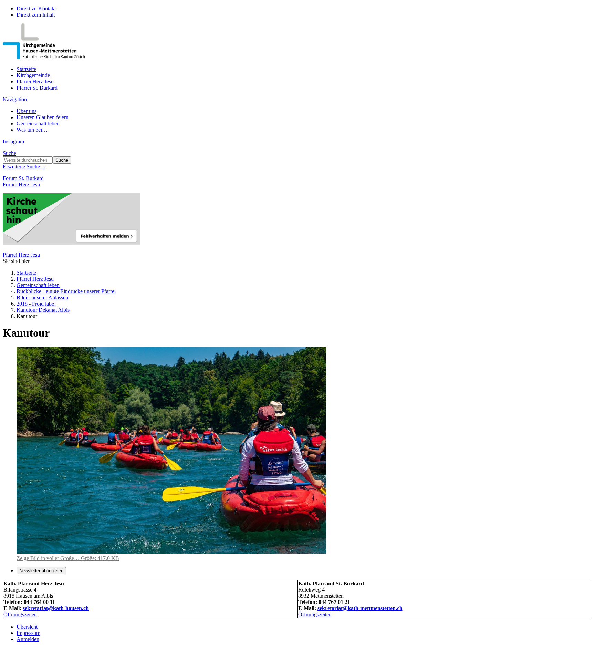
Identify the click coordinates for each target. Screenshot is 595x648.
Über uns (26, 111)
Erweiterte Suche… (24, 166)
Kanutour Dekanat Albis (43, 310)
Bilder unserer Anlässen (42, 297)
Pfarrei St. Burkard (37, 88)
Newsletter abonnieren (41, 570)
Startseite (26, 69)
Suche (9, 153)
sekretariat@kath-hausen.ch (56, 608)
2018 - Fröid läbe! (36, 304)
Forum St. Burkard (23, 178)
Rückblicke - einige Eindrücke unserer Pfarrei (66, 291)
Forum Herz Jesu (21, 184)
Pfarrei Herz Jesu (35, 81)
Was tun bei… (32, 130)
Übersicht (27, 627)
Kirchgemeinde (33, 75)
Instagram (13, 141)
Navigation (15, 99)
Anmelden (28, 639)
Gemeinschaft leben (38, 123)
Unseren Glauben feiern (43, 117)
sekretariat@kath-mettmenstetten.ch (360, 608)
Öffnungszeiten (20, 614)
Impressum (28, 633)
